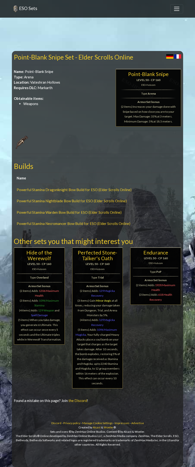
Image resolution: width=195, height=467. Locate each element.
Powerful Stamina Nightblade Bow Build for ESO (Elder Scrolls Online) (72, 201)
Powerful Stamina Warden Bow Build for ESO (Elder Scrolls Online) (69, 212)
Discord (56, 423)
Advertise (137, 423)
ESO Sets (28, 8)
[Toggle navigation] (176, 8)
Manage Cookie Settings (97, 423)
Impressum (122, 423)
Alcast (97, 427)
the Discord (77, 400)
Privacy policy (71, 423)
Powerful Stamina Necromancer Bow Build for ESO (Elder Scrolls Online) (73, 223)
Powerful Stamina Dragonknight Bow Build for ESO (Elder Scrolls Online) (74, 190)
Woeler (108, 427)
